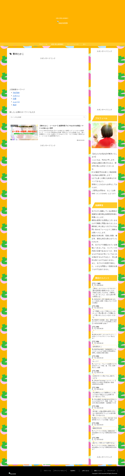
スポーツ (16, 96)
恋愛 (14, 99)
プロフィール (47, 470)
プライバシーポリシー (60, 470)
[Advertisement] (48, 72)
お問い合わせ (85, 470)
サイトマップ (111, 470)
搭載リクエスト (98, 470)
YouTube (16, 92)
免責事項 (72, 470)
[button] (84, 117)
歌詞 (14, 105)
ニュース (16, 102)
